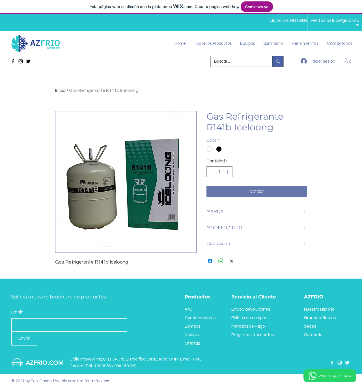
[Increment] (228, 172)
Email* (17, 312)
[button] (247, 44)
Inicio (60, 90)
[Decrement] (211, 172)
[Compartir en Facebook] (210, 261)
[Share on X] (231, 261)
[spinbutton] (219, 172)
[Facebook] (13, 61)
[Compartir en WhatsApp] (220, 261)
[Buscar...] (277, 61)
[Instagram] (20, 61)
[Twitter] (28, 61)
